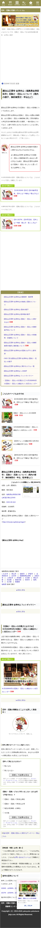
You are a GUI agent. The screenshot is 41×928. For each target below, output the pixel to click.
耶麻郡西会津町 (25, 576)
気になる (7, 766)
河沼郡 (9, 580)
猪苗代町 (18, 580)
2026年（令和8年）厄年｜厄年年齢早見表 (16, 888)
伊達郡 (19, 578)
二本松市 (10, 578)
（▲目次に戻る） (20, 700)
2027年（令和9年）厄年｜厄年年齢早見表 (16, 893)
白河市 (14, 576)
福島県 (4, 584)
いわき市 (5, 574)
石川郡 (9, 582)
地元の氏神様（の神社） (13, 808)
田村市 (27, 580)
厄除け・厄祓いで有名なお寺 (14, 804)
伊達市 (30, 574)
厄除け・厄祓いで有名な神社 (14, 799)
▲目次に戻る (20, 590)
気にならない (9, 770)
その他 (6, 813)
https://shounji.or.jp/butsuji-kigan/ (14, 522)
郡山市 (14, 574)
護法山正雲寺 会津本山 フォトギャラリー (18, 376)
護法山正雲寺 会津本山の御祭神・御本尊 (18, 297)
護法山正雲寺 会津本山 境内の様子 (16, 309)
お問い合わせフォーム (22, 857)
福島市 (22, 574)
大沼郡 (27, 578)
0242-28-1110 (11, 502)
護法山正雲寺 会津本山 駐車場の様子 (17, 314)
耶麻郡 (17, 582)
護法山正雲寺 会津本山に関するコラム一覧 (19, 366)
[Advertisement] (20, 59)
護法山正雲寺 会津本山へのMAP (15, 371)
